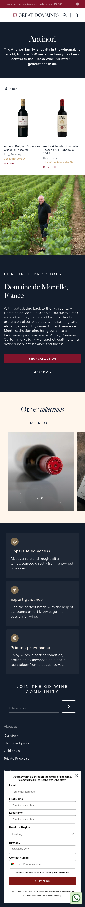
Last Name (16, 812)
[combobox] (41, 834)
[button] (6, 15)
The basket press (16, 743)
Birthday (14, 842)
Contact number (19, 857)
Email (12, 785)
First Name (16, 798)
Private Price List (16, 758)
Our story (11, 735)
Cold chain (12, 750)
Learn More (42, 372)
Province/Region (19, 827)
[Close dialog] (76, 775)
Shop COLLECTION (42, 359)
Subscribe (42, 881)
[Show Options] (72, 834)
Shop (41, 498)
